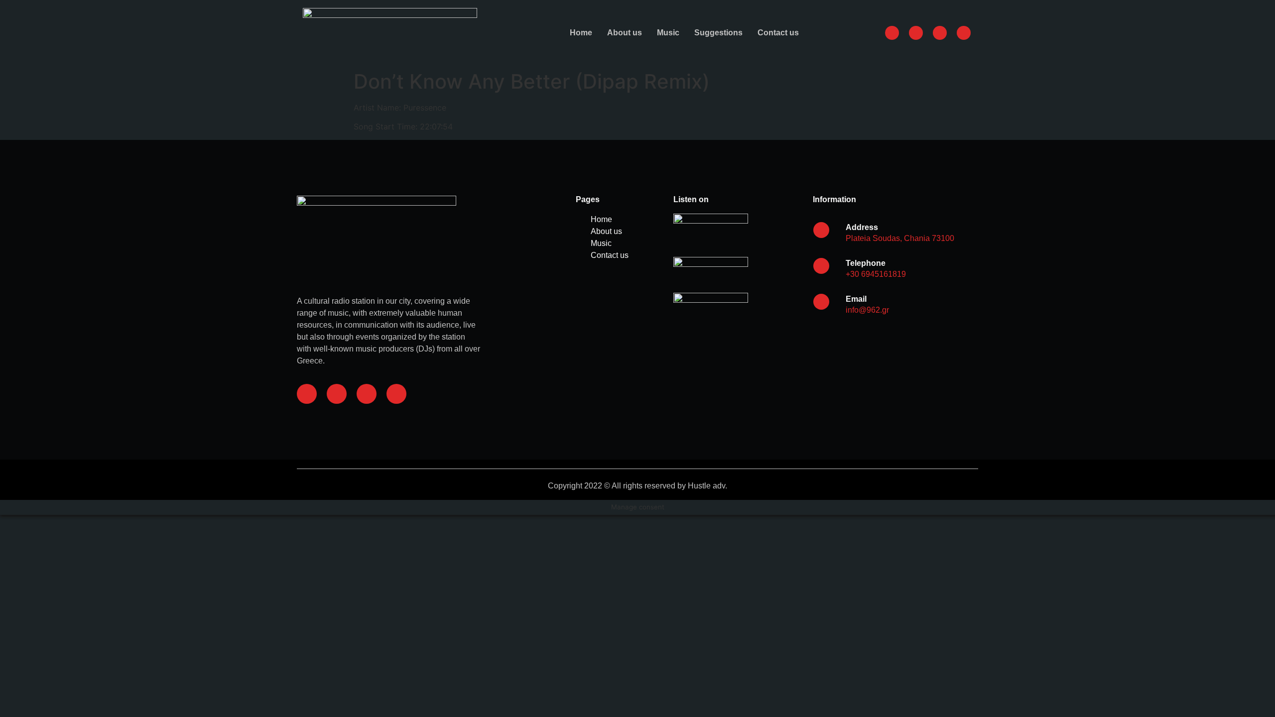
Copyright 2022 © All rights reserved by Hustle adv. (637, 485)
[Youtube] (396, 394)
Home (581, 32)
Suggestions (718, 32)
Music (668, 32)
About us (624, 32)
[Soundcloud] (367, 394)
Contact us (778, 32)
